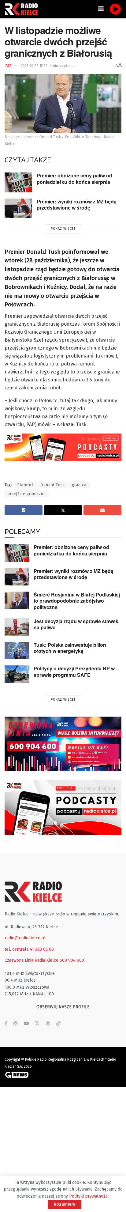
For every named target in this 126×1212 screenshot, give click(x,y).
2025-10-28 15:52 (34, 66)
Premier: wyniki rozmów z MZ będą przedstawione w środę (77, 204)
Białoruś (25, 485)
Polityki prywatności (89, 1196)
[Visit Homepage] (23, 9)
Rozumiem (64, 1204)
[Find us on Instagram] (15, 1023)
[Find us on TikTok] (58, 1023)
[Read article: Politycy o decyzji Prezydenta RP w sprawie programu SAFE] (17, 674)
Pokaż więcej (63, 229)
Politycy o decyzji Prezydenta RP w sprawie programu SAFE (74, 671)
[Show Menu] (101, 9)
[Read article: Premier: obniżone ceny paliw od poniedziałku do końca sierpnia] (18, 182)
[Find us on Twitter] (37, 1023)
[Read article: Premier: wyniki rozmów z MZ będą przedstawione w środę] (18, 208)
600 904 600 (72, 960)
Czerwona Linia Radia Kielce (31, 960)
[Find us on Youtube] (26, 1023)
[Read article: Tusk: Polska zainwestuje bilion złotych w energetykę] (17, 650)
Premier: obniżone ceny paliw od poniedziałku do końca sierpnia (74, 178)
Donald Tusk (53, 485)
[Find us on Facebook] (6, 1023)
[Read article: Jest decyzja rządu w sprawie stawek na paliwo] (17, 627)
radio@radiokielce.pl (25, 938)
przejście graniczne (27, 494)
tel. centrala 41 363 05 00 (29, 949)
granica (79, 485)
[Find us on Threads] (48, 1023)
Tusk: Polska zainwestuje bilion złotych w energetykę (70, 648)
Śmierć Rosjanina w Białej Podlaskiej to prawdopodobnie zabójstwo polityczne (77, 601)
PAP (9, 66)
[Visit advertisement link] (63, 744)
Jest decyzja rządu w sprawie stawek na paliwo (76, 624)
